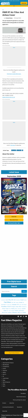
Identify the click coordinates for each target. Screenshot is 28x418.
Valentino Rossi (4, 312)
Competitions (6, 366)
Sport (4, 386)
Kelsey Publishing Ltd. (7, 415)
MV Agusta (13, 306)
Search (24, 291)
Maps (4, 380)
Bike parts (13, 150)
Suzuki (5, 310)
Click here (12, 145)
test (7, 310)
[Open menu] (14, 6)
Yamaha (24, 312)
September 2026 (14, 176)
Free (12, 302)
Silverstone (19, 308)
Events (4, 368)
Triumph (16, 310)
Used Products (21, 310)
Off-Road (3, 308)
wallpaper (10, 312)
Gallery (4, 372)
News (20, 306)
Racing (12, 308)
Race (10, 308)
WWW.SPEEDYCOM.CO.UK (8, 97)
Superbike (24, 308)
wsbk (21, 312)
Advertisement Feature (8, 362)
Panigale (7, 308)
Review (16, 308)
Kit (3, 9)
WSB (19, 312)
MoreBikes (4, 306)
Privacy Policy (16, 415)
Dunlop (25, 299)
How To (4, 374)
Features (5, 370)
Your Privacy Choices (14, 352)
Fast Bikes (18, 150)
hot (23, 302)
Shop (4, 384)
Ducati (22, 299)
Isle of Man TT (4, 304)
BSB (15, 299)
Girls (14, 302)
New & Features (6, 382)
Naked (17, 306)
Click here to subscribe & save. (14, 73)
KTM (18, 304)
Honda (20, 302)
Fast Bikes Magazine (11, 320)
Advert (14, 47)
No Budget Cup (24, 306)
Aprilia (7, 299)
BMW (12, 299)
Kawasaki (14, 304)
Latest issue (5, 378)
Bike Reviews (6, 364)
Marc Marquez (24, 304)
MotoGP (9, 306)
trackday (12, 310)
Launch (20, 304)
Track (10, 310)
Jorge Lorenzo (9, 304)
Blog (10, 299)
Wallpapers (14, 312)
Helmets (17, 302)
